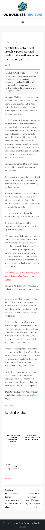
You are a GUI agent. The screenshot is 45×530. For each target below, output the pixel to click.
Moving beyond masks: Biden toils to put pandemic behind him (22, 83)
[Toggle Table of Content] (35, 73)
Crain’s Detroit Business (26, 395)
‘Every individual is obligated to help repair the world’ (22, 89)
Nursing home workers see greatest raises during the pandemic (21, 77)
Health (8, 478)
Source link (10, 405)
